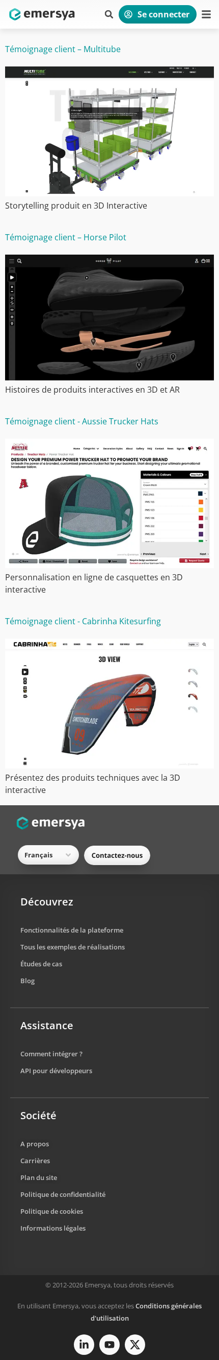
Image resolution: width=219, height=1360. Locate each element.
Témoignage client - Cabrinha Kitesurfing (83, 621)
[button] (109, 14)
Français (38, 854)
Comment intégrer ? (51, 1053)
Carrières (35, 1160)
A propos (34, 1143)
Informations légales (53, 1228)
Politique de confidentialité (62, 1194)
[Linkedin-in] (84, 1344)
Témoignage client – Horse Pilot (65, 237)
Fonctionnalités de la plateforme (71, 930)
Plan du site (38, 1177)
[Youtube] (109, 1344)
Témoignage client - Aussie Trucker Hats (81, 421)
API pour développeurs (56, 1070)
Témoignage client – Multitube (63, 49)
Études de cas (41, 963)
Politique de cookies (51, 1211)
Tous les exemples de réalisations (72, 946)
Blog (27, 980)
